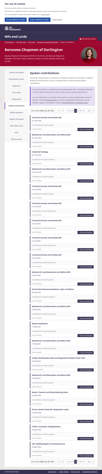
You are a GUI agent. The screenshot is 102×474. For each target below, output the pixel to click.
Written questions (16, 112)
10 (70, 111)
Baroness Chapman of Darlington (47, 42)
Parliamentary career (16, 79)
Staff (16, 132)
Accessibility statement (89, 472)
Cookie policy (52, 472)
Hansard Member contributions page (75, 103)
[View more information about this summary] (62, 123)
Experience (16, 86)
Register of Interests (16, 119)
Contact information (16, 72)
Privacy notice (75, 472)
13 (78, 111)
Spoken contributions (17, 106)
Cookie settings (57, 20)
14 (81, 111)
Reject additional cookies (39, 20)
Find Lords (31, 42)
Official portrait (16, 139)
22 (89, 111)
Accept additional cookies (15, 20)
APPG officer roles (16, 126)
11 (73, 111)
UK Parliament (9, 42)
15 (83, 111)
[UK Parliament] (13, 28)
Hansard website (51, 100)
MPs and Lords (16, 37)
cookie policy (45, 14)
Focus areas (16, 92)
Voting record (16, 99)
